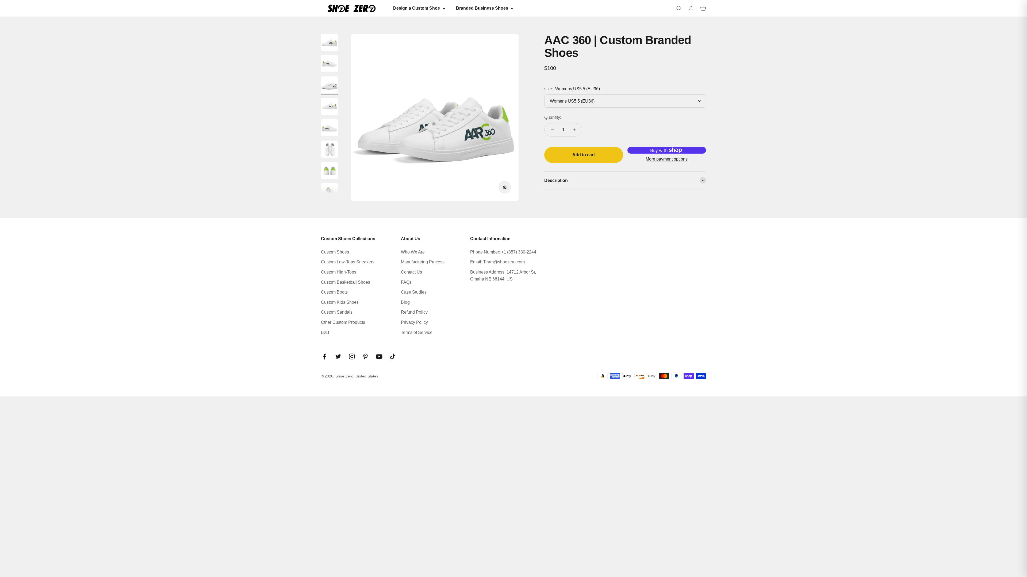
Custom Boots (334, 292)
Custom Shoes (335, 252)
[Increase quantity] (574, 129)
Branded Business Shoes (482, 8)
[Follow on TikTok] (392, 356)
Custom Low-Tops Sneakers (347, 262)
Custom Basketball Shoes (345, 282)
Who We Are (413, 252)
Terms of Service (416, 332)
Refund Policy (414, 312)
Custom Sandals (336, 312)
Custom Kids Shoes (340, 302)
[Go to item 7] (329, 171)
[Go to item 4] (329, 107)
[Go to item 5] (329, 128)
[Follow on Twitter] (338, 356)
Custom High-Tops (338, 272)
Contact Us (411, 272)
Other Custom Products (343, 322)
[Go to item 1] (329, 43)
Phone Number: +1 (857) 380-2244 (503, 252)
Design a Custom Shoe (416, 8)
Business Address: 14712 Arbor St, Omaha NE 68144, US (503, 275)
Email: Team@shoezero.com (497, 262)
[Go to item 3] (329, 85)
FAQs (406, 282)
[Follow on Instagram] (351, 356)
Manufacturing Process (422, 262)
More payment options (667, 159)
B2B (325, 332)
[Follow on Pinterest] (365, 356)
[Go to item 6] (329, 150)
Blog (405, 302)
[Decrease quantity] (552, 129)
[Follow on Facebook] (324, 356)
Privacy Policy (414, 322)
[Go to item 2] (329, 64)
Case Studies (414, 292)
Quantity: (552, 117)
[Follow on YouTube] (379, 356)
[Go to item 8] (329, 192)
